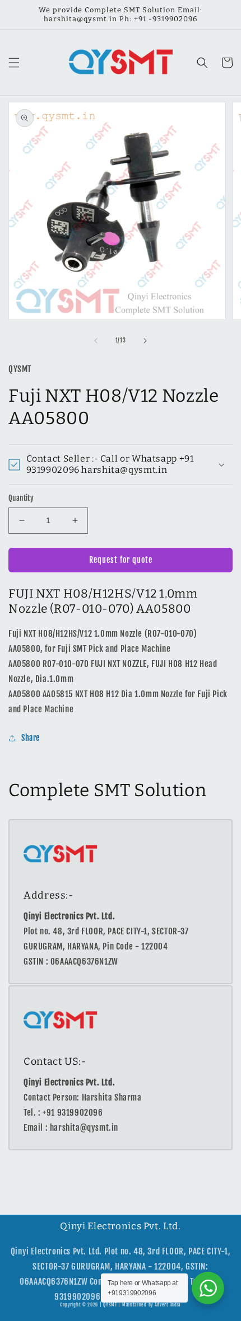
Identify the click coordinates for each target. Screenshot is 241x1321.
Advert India (168, 1305)
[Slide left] (96, 340)
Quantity (21, 497)
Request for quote (120, 560)
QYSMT (110, 1305)
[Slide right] (145, 340)
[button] (14, 62)
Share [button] (30, 737)
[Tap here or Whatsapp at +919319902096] (208, 1288)
